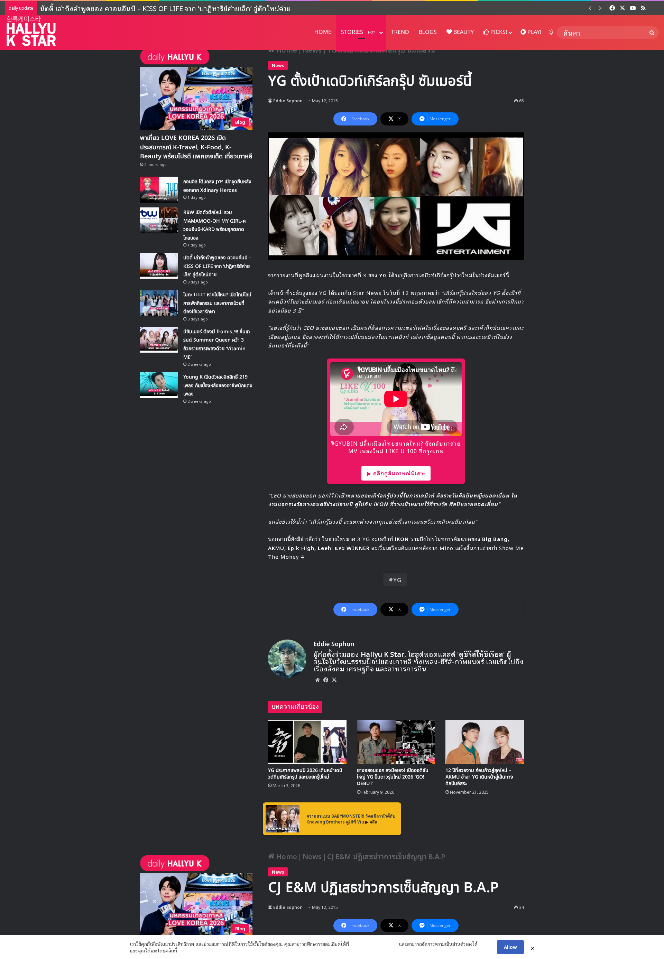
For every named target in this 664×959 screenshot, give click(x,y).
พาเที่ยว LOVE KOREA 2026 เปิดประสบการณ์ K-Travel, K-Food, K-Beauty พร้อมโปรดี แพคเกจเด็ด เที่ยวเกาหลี (196, 147)
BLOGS (428, 32)
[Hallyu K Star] (31, 30)
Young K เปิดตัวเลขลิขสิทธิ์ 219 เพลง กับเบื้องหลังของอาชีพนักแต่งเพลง (217, 385)
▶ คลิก (371, 821)
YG (397, 579)
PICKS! (498, 32)
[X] (334, 680)
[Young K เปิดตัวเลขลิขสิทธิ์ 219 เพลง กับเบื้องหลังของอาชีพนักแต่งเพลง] (159, 385)
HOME (322, 32)
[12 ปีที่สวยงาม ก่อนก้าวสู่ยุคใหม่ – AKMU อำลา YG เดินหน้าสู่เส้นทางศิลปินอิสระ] (484, 742)
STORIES (358, 32)
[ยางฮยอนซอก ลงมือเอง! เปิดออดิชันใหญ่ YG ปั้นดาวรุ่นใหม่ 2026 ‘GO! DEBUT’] (396, 742)
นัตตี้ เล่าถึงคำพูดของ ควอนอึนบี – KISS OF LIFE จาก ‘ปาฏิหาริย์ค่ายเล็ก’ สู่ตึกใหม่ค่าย (217, 266)
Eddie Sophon (288, 100)
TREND (400, 32)
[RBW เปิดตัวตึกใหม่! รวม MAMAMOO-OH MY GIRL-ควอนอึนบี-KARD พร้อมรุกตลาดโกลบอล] (159, 220)
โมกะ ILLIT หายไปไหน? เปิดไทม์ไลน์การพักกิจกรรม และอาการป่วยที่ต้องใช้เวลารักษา (164, 7)
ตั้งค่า (184, 950)
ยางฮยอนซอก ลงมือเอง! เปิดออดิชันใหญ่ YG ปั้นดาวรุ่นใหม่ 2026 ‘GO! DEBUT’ (392, 777)
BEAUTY (463, 32)
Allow (510, 947)
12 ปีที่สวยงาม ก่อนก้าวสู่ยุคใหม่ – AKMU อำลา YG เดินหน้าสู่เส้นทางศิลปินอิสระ (479, 777)
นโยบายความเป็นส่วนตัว (374, 943)
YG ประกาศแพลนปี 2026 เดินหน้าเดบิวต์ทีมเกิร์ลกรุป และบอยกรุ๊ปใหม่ (305, 774)
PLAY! (533, 32)
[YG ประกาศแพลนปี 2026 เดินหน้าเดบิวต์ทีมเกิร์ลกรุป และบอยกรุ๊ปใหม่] (307, 742)
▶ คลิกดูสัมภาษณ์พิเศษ (396, 473)
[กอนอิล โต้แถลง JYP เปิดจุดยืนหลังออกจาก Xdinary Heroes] (159, 190)
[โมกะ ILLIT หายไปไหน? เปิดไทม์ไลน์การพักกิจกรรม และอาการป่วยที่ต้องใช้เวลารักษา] (159, 303)
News (278, 65)
